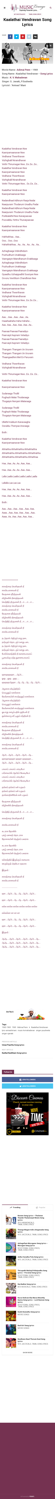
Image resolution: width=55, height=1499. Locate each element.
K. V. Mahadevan (18, 77)
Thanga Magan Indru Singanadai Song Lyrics (33, 1231)
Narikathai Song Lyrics (27, 1284)
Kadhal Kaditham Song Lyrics (14, 1053)
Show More (27, 1353)
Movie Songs (23, 1314)
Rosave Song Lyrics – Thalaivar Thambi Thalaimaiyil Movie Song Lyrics (31, 1218)
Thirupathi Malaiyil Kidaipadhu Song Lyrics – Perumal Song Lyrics (32, 1272)
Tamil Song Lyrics (35, 14)
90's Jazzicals (24, 1234)
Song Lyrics (46, 73)
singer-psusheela (43, 1030)
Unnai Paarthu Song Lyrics (13, 1045)
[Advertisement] (27, 118)
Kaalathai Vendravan (39, 1027)
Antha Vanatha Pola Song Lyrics (30, 1257)
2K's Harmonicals (26, 1223)
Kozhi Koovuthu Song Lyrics (29, 1312)
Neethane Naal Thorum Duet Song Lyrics (31, 1340)
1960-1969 (6, 1027)
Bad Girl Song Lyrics (26, 1325)
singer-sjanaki (7, 1033)
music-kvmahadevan (26, 1030)
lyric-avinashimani (9, 1030)
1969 (14, 1027)
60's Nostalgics (19, 14)
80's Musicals (24, 1287)
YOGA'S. (32, 1496)
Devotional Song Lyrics (29, 1248)
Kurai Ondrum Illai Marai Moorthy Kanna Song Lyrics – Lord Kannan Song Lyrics (33, 1300)
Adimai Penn (23, 69)
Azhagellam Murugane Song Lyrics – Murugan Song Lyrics (33, 1244)
